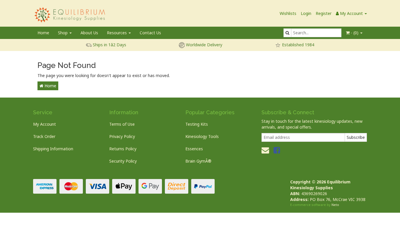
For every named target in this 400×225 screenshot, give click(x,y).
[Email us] (265, 150)
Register (323, 13)
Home (43, 32)
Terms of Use (122, 124)
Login (306, 13)
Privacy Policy (122, 136)
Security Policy (123, 161)
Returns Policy (122, 148)
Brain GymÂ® (198, 161)
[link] (276, 150)
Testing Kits (196, 124)
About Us (89, 32)
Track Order (44, 136)
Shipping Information (53, 148)
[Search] (287, 32)
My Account (44, 124)
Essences (194, 148)
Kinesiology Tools (202, 136)
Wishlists (288, 13)
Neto (335, 204)
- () (355, 32)
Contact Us (150, 32)
